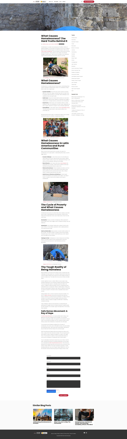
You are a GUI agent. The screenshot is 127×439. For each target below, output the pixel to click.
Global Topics (74, 58)
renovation (74, 45)
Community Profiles (75, 74)
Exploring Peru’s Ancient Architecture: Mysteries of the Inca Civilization (78, 107)
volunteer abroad (75, 41)
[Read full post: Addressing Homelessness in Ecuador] (42, 415)
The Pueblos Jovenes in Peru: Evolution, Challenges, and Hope (78, 114)
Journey (73, 49)
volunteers (74, 39)
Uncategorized (74, 62)
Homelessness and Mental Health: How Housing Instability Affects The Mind (84, 423)
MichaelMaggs (46, 77)
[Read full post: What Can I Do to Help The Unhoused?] (63, 415)
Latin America (74, 64)
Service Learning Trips (76, 70)
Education (73, 66)
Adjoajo (44, 201)
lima (72, 90)
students (73, 56)
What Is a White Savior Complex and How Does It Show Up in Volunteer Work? (78, 102)
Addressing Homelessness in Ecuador (42, 422)
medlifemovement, (45, 44)
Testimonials (74, 84)
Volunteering (74, 51)
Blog (61, 1)
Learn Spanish (74, 82)
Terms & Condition (73, 433)
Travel (73, 43)
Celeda (44, 264)
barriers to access (75, 47)
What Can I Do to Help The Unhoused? (62, 422)
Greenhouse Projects (76, 78)
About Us (50, 1)
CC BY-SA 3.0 (51, 77)
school (73, 60)
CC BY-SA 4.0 (49, 201)
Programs (56, 1)
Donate (64, 1)
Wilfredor (45, 137)
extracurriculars (75, 86)
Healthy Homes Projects (76, 80)
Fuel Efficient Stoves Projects (77, 76)
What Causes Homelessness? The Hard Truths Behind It (78, 97)
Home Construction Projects (77, 68)
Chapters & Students (75, 72)
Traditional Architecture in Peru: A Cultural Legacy (78, 111)
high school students (76, 88)
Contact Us (62, 433)
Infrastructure (61, 44)
